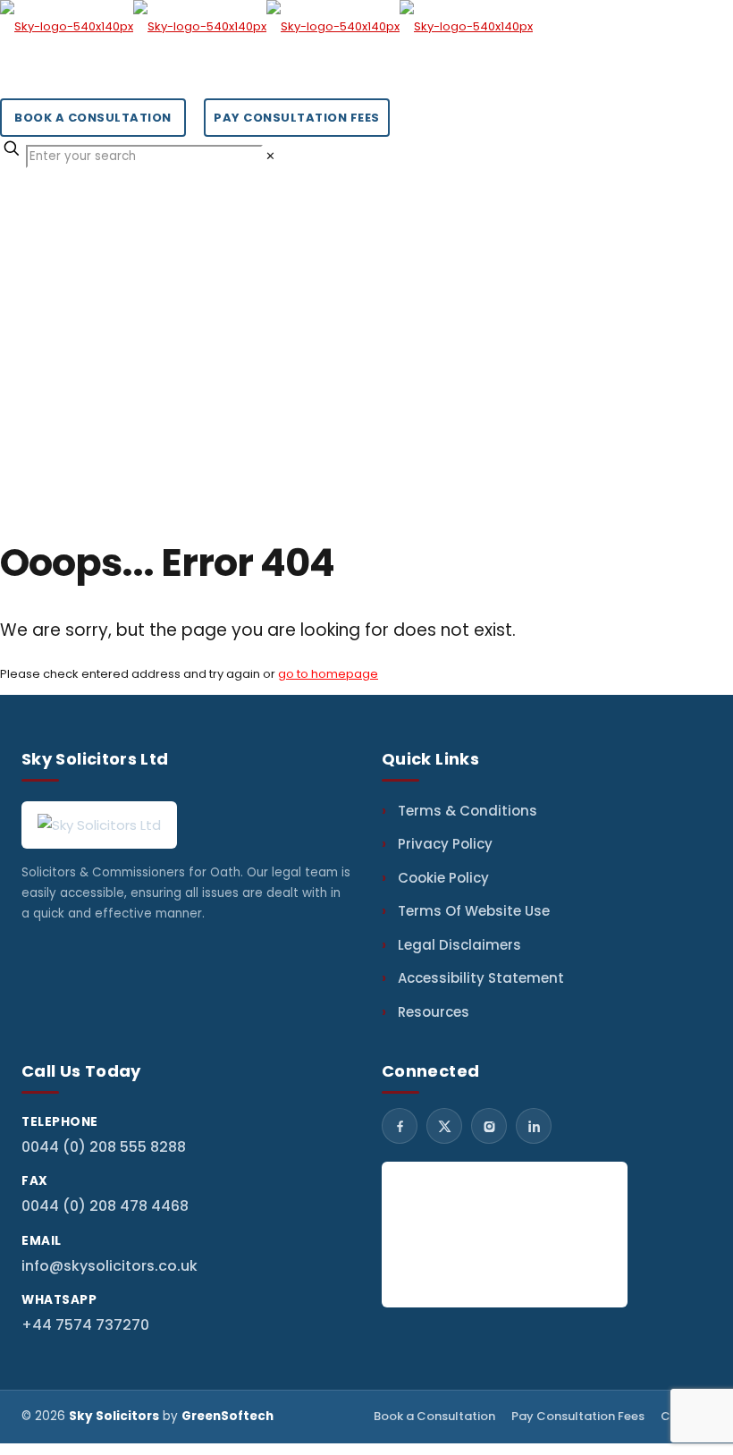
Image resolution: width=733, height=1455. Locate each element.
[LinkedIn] (534, 1126)
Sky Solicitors (114, 1416)
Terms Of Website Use (474, 910)
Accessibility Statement (481, 978)
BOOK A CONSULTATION (93, 117)
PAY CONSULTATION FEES (297, 117)
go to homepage (328, 673)
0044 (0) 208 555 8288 (103, 1147)
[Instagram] (489, 1126)
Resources (433, 1011)
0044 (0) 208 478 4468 (105, 1206)
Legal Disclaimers (459, 944)
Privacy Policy (445, 843)
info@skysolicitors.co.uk (109, 1266)
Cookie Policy (443, 877)
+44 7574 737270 (85, 1325)
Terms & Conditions (467, 810)
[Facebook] (399, 1126)
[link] (270, 156)
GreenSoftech (227, 1416)
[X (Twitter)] (444, 1126)
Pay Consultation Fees (578, 1416)
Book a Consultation (434, 1416)
